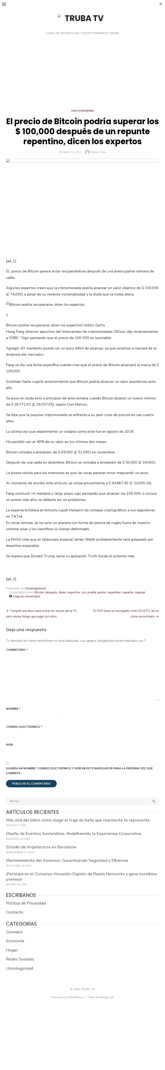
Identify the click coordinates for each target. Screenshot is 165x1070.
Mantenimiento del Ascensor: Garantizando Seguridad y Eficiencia (67, 860)
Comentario (17, 650)
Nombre (13, 709)
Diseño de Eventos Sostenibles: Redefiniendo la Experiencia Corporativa (73, 833)
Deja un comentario (26, 596)
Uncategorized (82, 110)
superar (140, 592)
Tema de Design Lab (101, 997)
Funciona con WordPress (67, 997)
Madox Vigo (98, 152)
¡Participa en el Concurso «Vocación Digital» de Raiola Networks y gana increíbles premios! (81, 876)
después (51, 592)
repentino (114, 592)
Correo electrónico (24, 727)
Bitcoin (39, 592)
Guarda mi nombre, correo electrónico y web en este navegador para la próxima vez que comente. (79, 770)
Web (9, 745)
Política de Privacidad (26, 903)
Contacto (14, 912)
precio (102, 592)
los (84, 592)
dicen (62, 592)
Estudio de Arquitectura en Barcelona (41, 847)
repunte (127, 592)
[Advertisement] (82, 73)
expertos (73, 592)
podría (92, 592)
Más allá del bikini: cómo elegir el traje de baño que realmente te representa (78, 820)
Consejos (14, 932)
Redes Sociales (20, 959)
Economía (15, 941)
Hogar (12, 950)
